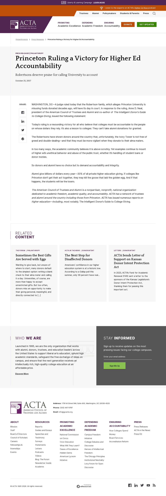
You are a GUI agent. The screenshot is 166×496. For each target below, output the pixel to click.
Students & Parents (129, 13)
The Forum (20, 250)
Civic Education (67, 442)
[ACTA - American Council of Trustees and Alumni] (26, 24)
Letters (117, 250)
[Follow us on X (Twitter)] (142, 485)
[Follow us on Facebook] (130, 485)
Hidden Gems (66, 453)
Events (13, 452)
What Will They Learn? (69, 445)
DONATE (128, 24)
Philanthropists (22, 39)
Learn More (99, 2)
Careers (14, 441)
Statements (40, 445)
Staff (12, 430)
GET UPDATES (147, 24)
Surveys (38, 441)
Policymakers (109, 13)
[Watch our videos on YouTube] (148, 485)
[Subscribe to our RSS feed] (154, 485)
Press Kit (138, 434)
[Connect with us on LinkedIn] (136, 485)
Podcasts (39, 452)
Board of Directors (18, 434)
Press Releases (38, 39)
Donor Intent (88, 250)
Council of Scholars (18, 438)
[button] (69, 24)
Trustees (83, 13)
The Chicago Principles (95, 456)
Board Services (116, 438)
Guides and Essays (43, 430)
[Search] (154, 13)
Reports (38, 426)
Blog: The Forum (42, 459)
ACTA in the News (72, 250)
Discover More (22, 374)
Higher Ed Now (141, 8)
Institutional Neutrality (94, 460)
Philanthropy (33, 250)
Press (146, 13)
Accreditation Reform (119, 441)
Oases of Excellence (69, 449)
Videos (38, 456)
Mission (13, 426)
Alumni (95, 13)
